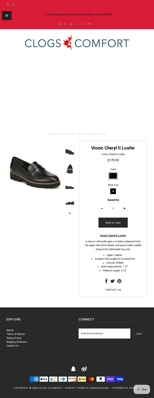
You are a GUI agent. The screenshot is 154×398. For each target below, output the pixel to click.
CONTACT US (113, 290)
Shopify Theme (75, 388)
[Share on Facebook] (106, 282)
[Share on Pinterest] (119, 282)
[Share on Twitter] (112, 282)
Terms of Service (15, 334)
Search (10, 330)
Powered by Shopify (126, 388)
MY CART (84, 24)
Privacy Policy (13, 338)
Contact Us (12, 345)
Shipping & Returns (16, 342)
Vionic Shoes (66, 134)
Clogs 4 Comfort (50, 388)
